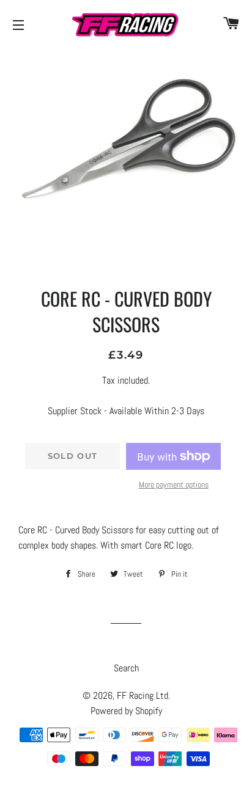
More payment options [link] (174, 484)
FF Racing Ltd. (143, 695)
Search (126, 668)
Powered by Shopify (126, 710)
